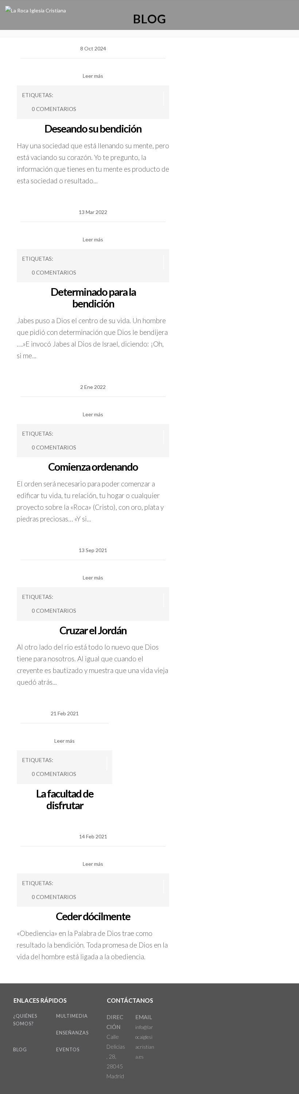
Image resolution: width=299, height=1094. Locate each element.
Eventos (67, 1049)
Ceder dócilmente (93, 916)
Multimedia (72, 1016)
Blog (20, 1049)
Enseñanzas (72, 1033)
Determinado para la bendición (93, 297)
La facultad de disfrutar (64, 799)
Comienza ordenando (93, 466)
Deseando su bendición (92, 128)
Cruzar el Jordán (93, 630)
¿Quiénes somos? (25, 1019)
